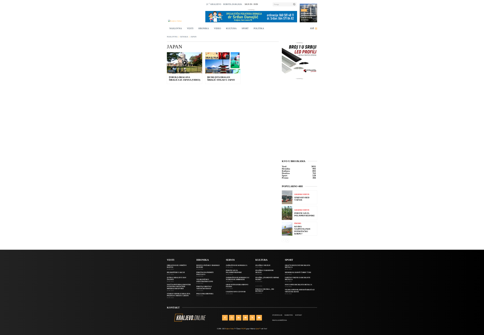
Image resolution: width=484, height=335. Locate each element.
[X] (252, 317)
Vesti (304, 10)
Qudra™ (258, 329)
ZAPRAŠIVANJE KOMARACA (236, 265)
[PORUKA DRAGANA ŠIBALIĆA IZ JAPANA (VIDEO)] (184, 62)
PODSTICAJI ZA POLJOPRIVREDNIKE (234, 271)
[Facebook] (225, 317)
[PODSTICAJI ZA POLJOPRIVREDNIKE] (287, 213)
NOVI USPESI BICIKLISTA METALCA (298, 285)
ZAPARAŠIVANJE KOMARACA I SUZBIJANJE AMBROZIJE (237, 278)
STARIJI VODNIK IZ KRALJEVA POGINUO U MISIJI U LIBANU (178, 295)
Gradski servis (301, 194)
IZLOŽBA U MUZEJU (262, 265)
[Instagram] (232, 317)
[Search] (294, 4)
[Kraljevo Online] (185, 21)
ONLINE (243, 329)
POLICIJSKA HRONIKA (204, 294)
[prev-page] (283, 240)
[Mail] (245, 317)
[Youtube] (259, 317)
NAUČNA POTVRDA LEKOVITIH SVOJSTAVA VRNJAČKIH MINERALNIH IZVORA (179, 286)
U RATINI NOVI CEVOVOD (236, 292)
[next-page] (287, 240)
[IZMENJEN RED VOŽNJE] (287, 197)
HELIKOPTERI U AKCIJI (176, 272)
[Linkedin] (238, 317)
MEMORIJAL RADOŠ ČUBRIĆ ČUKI (298, 272)
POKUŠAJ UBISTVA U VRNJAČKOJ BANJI (204, 287)
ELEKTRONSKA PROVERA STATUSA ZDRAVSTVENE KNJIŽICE (308, 16)
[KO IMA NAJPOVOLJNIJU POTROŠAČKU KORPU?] (287, 229)
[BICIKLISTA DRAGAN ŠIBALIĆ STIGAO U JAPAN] (222, 62)
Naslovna (172, 37)
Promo (297, 223)
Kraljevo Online (229, 329)
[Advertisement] (299, 118)
